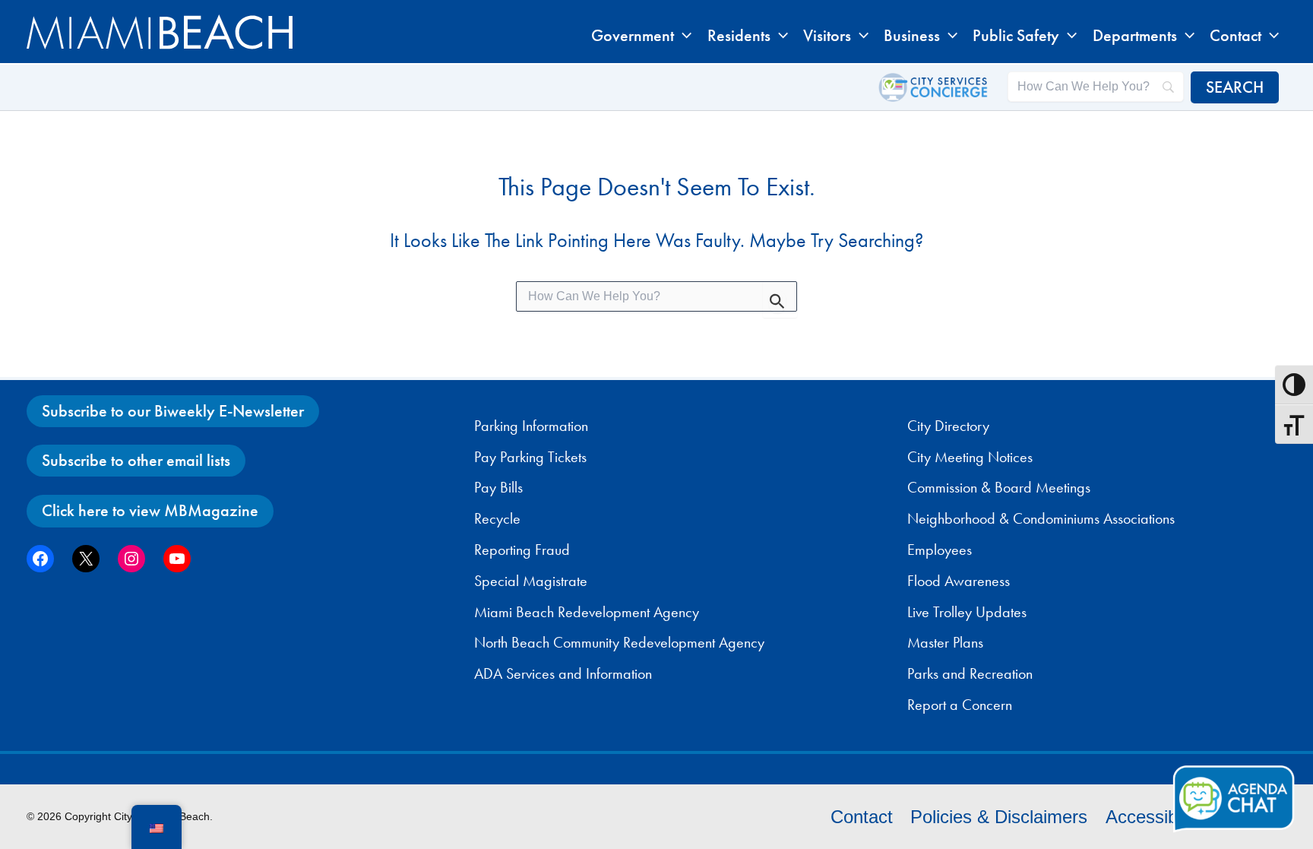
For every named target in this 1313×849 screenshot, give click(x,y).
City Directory (948, 426)
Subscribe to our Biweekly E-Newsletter (173, 411)
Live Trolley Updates (967, 612)
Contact (862, 816)
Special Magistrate (530, 581)
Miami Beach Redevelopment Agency (586, 612)
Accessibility (1155, 816)
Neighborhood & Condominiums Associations (1041, 518)
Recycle (497, 518)
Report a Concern (959, 704)
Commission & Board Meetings (998, 487)
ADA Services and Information (563, 673)
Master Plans (945, 642)
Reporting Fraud (522, 549)
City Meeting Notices (970, 457)
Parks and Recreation (970, 673)
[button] (682, 36)
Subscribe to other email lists (136, 460)
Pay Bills (498, 487)
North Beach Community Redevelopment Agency (619, 642)
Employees (939, 549)
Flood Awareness (958, 581)
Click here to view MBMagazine (150, 510)
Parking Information (531, 426)
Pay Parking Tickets (530, 457)
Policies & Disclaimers (998, 816)
